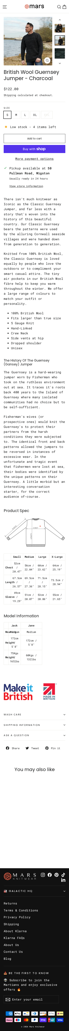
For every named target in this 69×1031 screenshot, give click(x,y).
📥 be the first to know (26, 973)
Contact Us (13, 951)
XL (35, 115)
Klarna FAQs (14, 938)
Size (7, 108)
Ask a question (16, 735)
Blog (7, 958)
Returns (10, 903)
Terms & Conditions (21, 910)
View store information (26, 186)
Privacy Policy (17, 917)
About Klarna (15, 931)
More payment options (34, 159)
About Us (11, 945)
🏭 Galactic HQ (18, 891)
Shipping (10, 95)
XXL (47, 115)
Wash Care (13, 714)
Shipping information (22, 725)
